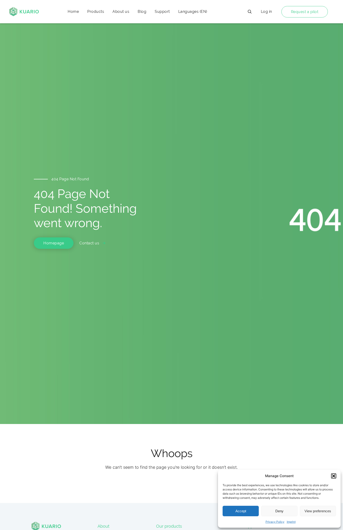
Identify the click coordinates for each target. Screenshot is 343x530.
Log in (266, 11)
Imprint (291, 521)
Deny (279, 511)
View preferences (317, 511)
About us (120, 11)
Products (95, 11)
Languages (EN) (192, 11)
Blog (142, 11)
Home (73, 11)
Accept (240, 511)
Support (162, 11)
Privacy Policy (275, 521)
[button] (333, 476)
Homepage (53, 243)
